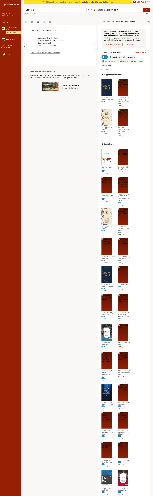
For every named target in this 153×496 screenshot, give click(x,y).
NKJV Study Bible (124, 460)
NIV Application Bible (106, 128)
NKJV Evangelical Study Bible (124, 403)
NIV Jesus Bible (123, 285)
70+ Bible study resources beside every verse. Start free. (78, 2)
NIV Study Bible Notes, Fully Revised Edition (123, 100)
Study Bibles (109, 144)
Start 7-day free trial (113, 44)
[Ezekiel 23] (24, 46)
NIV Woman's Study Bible (106, 343)
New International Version (41, 71)
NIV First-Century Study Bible (124, 257)
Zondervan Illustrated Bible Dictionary (123, 129)
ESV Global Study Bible (107, 168)
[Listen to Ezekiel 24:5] (49, 22)
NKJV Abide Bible (124, 343)
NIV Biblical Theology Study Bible (123, 229)
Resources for (111, 52)
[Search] (146, 10)
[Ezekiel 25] (95, 46)
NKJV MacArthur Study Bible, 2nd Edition (123, 432)
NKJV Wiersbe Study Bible (106, 489)
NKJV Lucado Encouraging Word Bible (108, 432)
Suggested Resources (113, 75)
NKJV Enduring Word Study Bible (107, 403)
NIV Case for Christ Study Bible (108, 257)
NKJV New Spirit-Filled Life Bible (107, 461)
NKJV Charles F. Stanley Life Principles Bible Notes (106, 373)
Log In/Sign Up (143, 2)
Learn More (130, 44)
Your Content (129, 21)
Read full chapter (37, 50)
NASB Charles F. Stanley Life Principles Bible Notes (123, 198)
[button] (141, 2)
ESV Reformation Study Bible (123, 168)
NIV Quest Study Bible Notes (107, 313)
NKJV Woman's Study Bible (123, 489)
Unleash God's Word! (70, 88)
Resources (106, 21)
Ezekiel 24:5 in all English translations (45, 53)
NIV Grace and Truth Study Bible (107, 99)
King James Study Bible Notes (107, 196)
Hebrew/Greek (118, 21)
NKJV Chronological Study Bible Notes (124, 371)
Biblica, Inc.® (42, 77)
